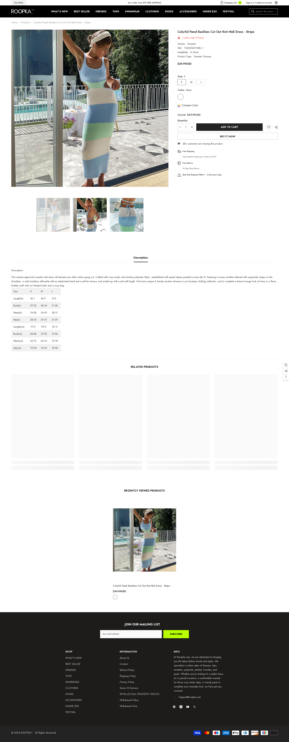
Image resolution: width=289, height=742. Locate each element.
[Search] (263, 11)
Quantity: (182, 120)
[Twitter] (194, 707)
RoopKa (192, 44)
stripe (115, 597)
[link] (43, 462)
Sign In (249, 2)
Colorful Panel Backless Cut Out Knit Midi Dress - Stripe (142, 586)
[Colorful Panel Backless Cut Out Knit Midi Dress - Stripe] (144, 540)
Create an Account (263, 2)
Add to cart (229, 127)
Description (141, 258)
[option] (90, 108)
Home (14, 22)
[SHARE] (275, 127)
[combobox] (263, 11)
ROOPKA (18, 2)
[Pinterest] (174, 707)
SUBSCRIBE (176, 634)
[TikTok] (181, 707)
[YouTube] (187, 707)
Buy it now (227, 136)
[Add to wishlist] (268, 127)
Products (25, 22)
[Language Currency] (276, 2)
